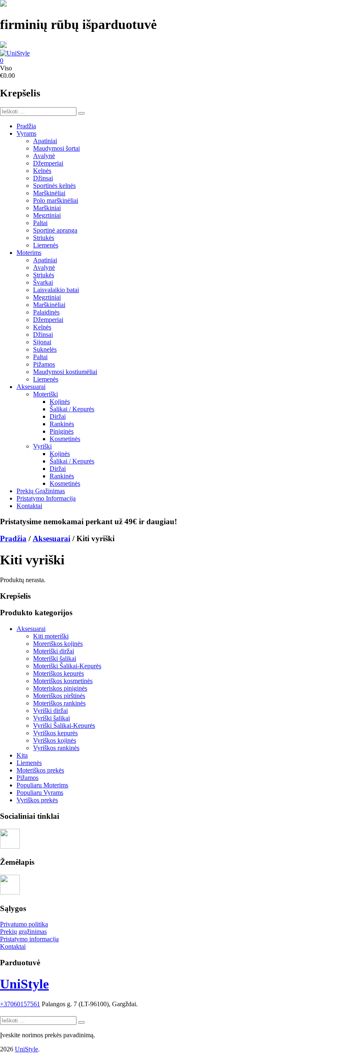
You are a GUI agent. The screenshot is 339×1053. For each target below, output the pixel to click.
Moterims (29, 252)
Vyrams (26, 133)
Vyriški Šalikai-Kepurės (64, 725)
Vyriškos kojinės (54, 740)
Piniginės (62, 431)
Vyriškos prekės (37, 800)
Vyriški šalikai (51, 718)
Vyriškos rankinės (56, 747)
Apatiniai (45, 140)
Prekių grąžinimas (23, 931)
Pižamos (44, 364)
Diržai (58, 416)
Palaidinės (46, 312)
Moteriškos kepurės (58, 673)
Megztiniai (47, 215)
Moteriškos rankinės (59, 703)
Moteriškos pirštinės (59, 695)
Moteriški (45, 394)
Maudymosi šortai (56, 148)
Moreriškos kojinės (58, 643)
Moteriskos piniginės (60, 688)
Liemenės (45, 245)
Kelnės (42, 170)
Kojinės (60, 401)
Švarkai (43, 282)
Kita (22, 755)
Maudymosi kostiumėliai (65, 371)
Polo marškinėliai (55, 200)
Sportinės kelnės (54, 185)
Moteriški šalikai (54, 658)
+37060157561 (20, 1003)
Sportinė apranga (55, 230)
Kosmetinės (65, 438)
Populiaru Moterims (42, 785)
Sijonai (42, 341)
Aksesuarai (31, 386)
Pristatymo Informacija (46, 498)
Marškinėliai (49, 193)
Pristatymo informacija (29, 939)
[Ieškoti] (81, 113)
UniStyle (24, 983)
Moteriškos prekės (40, 770)
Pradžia (26, 126)
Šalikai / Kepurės (72, 409)
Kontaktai (29, 505)
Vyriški (42, 446)
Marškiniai (47, 207)
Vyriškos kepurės (55, 732)
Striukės (43, 237)
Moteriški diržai (53, 651)
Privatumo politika (24, 924)
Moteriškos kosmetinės (63, 680)
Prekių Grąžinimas (41, 490)
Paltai (40, 222)
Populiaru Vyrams (40, 792)
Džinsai (43, 178)
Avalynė (44, 155)
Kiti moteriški (51, 636)
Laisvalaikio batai (56, 289)
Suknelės (45, 349)
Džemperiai (48, 163)
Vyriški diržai (50, 710)
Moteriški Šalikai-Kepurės (67, 665)
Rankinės (62, 423)
